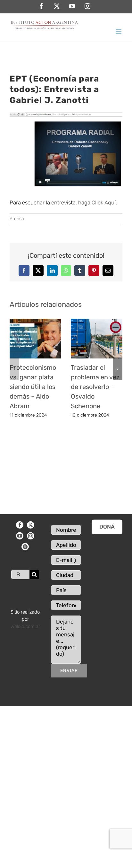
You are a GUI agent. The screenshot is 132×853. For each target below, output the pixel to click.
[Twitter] (30, 525)
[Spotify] (25, 546)
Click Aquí (104, 202)
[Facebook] (19, 525)
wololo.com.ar (25, 626)
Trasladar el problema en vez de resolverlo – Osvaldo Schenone (95, 387)
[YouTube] (19, 535)
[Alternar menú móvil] (119, 31)
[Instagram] (30, 535)
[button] (14, 369)
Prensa (17, 218)
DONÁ (107, 526)
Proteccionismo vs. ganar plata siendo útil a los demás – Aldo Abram (33, 387)
